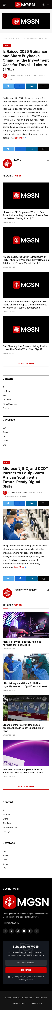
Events (6, 395)
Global (5, 440)
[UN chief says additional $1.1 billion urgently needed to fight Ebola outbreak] (26, 667)
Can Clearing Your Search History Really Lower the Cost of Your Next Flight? (25, 348)
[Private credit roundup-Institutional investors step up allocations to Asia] (26, 753)
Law (4, 428)
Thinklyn (6, 408)
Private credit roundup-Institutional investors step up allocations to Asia (23, 771)
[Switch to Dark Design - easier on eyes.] (43, 4)
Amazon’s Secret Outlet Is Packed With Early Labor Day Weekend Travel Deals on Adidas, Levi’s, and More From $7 (26, 260)
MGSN (13, 75)
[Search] (48, 5)
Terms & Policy (35, 1003)
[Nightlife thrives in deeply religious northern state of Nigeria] (26, 625)
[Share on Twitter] (8, 86)
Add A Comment (26, 363)
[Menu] (4, 5)
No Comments (39, 75)
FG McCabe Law (10, 404)
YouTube (7, 391)
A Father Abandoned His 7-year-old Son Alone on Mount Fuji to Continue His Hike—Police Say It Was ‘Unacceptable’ (25, 304)
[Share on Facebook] (19, 86)
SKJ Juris (7, 400)
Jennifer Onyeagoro (19, 492)
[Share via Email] (43, 86)
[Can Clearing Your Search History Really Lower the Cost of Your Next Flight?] (26, 329)
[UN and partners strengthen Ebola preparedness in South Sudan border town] (26, 708)
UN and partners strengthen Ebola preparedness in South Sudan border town (23, 728)
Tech (5, 436)
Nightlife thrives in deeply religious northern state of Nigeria (22, 643)
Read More (19, 138)
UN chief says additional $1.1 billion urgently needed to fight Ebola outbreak (25, 685)
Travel (7, 45)
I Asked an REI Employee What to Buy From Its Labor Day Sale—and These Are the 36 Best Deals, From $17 (25, 215)
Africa (6, 463)
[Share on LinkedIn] (31, 86)
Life (4, 445)
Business (6, 432)
